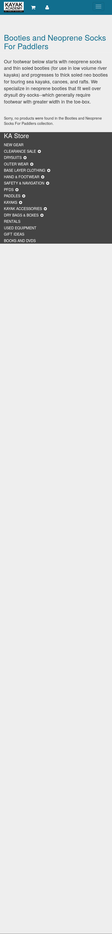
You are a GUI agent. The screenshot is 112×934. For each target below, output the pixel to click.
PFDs (9, 189)
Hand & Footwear (21, 176)
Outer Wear (16, 164)
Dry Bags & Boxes (21, 215)
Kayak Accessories (23, 208)
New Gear (13, 144)
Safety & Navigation (24, 183)
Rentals (12, 221)
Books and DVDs (20, 240)
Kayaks (10, 202)
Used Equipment (20, 227)
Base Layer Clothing (24, 170)
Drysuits (13, 157)
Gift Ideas (14, 234)
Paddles (12, 195)
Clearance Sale (20, 151)
